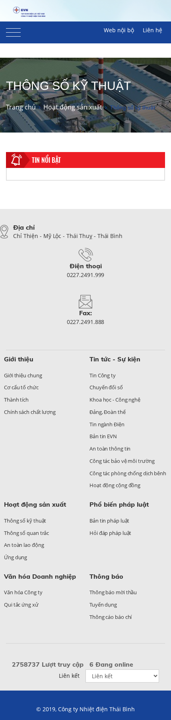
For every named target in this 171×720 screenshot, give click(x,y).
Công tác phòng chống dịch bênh (127, 473)
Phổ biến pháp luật (119, 504)
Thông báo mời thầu (113, 592)
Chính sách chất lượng (30, 412)
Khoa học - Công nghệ (114, 399)
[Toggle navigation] (13, 31)
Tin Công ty (102, 375)
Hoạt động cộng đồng (114, 485)
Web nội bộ (119, 30)
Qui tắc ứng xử (21, 604)
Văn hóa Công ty (23, 592)
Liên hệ (152, 30)
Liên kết (69, 675)
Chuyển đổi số (106, 387)
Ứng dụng (15, 557)
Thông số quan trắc (26, 533)
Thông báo (106, 576)
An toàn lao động (24, 544)
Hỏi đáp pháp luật (110, 533)
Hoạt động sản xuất (72, 107)
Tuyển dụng (103, 604)
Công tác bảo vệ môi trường (121, 460)
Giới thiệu (18, 359)
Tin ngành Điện (106, 424)
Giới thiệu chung (23, 375)
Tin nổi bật (46, 160)
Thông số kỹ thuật (25, 520)
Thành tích (16, 399)
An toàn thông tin (109, 448)
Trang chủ (21, 107)
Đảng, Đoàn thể (107, 412)
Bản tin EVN (103, 436)
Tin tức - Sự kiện (114, 359)
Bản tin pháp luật (109, 520)
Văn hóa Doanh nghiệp (40, 576)
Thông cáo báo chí (110, 616)
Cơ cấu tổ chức (21, 387)
